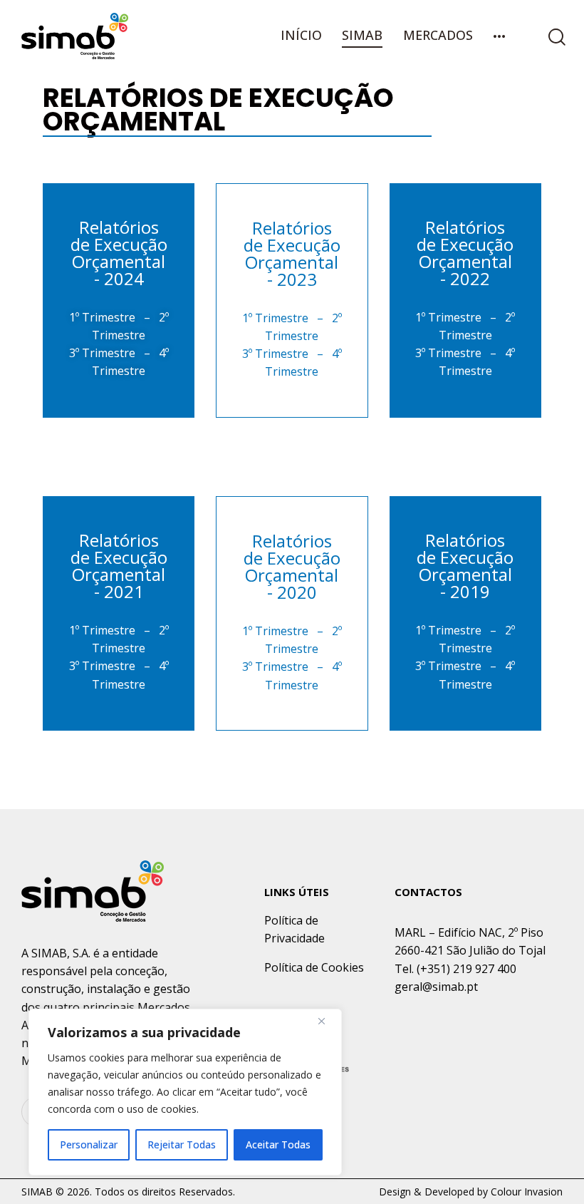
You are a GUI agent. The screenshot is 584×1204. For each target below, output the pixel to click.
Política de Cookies (314, 967)
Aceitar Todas (278, 1144)
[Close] (326, 1020)
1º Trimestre (102, 317)
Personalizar (89, 1144)
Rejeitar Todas (181, 1144)
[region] (185, 1092)
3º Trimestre (102, 353)
